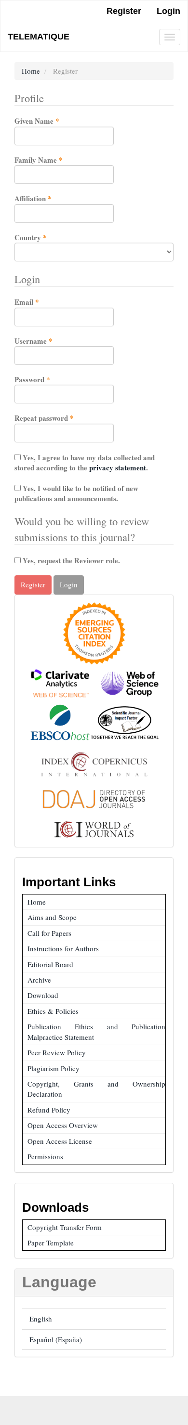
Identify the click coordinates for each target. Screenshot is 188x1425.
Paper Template (50, 1242)
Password (46, 380)
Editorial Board (50, 964)
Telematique (38, 36)
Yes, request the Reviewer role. (70, 560)
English (40, 1318)
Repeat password (58, 418)
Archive (39, 980)
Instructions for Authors (63, 948)
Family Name (52, 160)
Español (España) (55, 1339)
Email (40, 302)
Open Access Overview (62, 1125)
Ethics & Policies (53, 1011)
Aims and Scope (52, 917)
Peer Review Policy (56, 1052)
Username (47, 341)
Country (44, 238)
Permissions (45, 1156)
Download (42, 995)
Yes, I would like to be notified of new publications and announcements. (76, 493)
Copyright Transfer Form (64, 1227)
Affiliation (47, 199)
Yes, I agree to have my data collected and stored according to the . (84, 462)
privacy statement (117, 467)
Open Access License (59, 1141)
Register (124, 11)
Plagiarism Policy (53, 1068)
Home (31, 71)
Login (168, 11)
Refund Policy (48, 1109)
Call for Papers (49, 933)
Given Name (51, 121)
